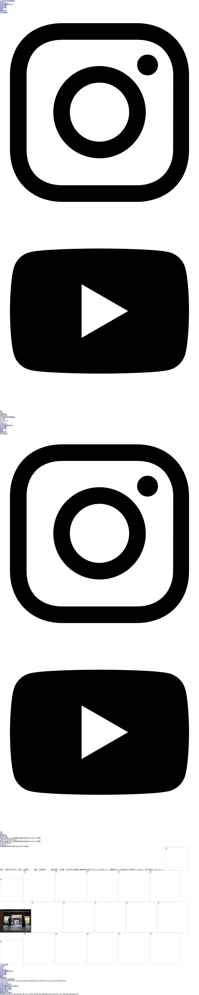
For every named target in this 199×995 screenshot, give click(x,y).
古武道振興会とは (6, 4)
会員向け (3, 414)
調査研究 (3, 11)
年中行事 (3, 6)
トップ (2, 422)
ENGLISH (3, 415)
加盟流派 (3, 7)
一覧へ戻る (4, 964)
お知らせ (3, 2)
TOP (1, 968)
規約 (1, 9)
